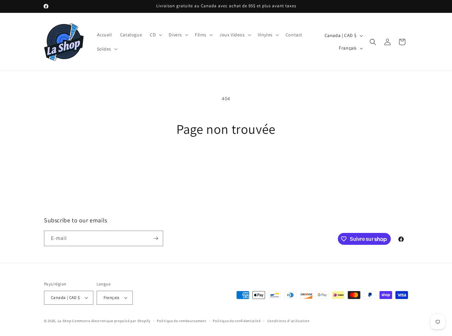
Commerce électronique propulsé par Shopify (111, 320)
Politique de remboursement (181, 320)
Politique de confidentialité (237, 320)
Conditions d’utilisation (288, 320)
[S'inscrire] (155, 238)
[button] (155, 35)
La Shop (64, 320)
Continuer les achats (226, 161)
